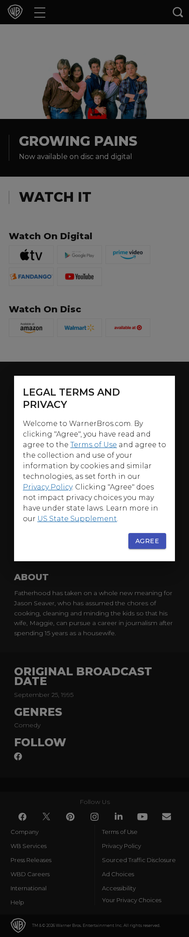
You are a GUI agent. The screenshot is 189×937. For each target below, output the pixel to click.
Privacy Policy (47, 487)
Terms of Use (93, 445)
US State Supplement (77, 519)
